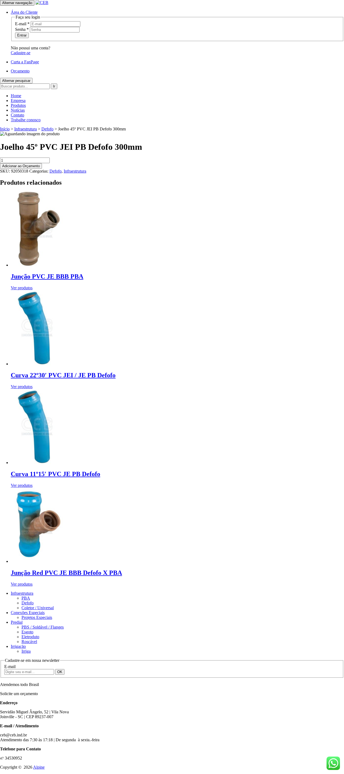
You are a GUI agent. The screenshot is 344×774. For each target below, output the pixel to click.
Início (5, 129)
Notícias (18, 110)
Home (16, 95)
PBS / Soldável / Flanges (43, 627)
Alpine (39, 767)
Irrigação (18, 646)
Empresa (18, 100)
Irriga (26, 651)
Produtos (18, 105)
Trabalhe (26, 120)
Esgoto (27, 632)
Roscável (29, 641)
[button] (24, 12)
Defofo (47, 129)
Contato (17, 115)
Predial (17, 622)
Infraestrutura (25, 129)
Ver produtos (22, 288)
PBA (26, 598)
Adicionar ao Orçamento (21, 166)
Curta (25, 62)
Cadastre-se (20, 52)
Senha (22, 29)
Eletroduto (30, 636)
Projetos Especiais (37, 617)
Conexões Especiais (28, 612)
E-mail (22, 23)
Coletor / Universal (38, 607)
